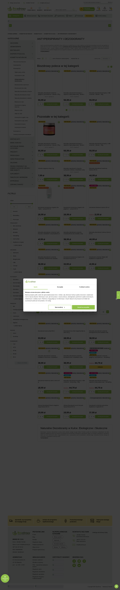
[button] (118, 295)
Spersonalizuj (59, 307)
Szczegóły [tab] (60, 287)
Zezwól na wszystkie (83, 307)
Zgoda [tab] (35, 287)
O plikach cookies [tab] (84, 287)
